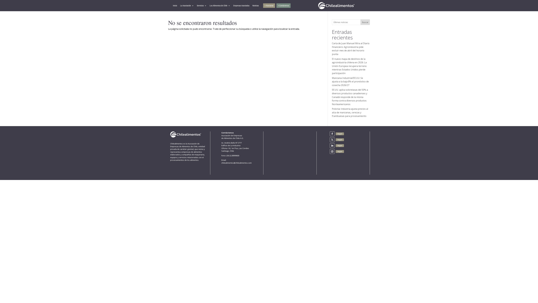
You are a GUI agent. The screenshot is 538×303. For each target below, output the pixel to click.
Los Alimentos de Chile (218, 5)
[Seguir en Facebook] (332, 133)
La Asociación (185, 5)
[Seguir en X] (332, 139)
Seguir (339, 134)
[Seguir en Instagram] (332, 151)
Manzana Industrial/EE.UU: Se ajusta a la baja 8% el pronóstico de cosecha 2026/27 (350, 81)
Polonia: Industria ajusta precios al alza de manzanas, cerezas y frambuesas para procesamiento (350, 112)
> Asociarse (269, 5)
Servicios (200, 5)
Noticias (255, 5)
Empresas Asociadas (241, 5)
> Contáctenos (283, 5)
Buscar (365, 22)
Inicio (175, 5)
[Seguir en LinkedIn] (332, 145)
